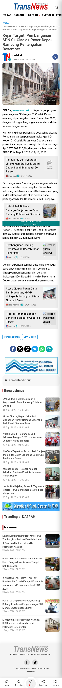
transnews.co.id (21, 110)
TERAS (7, 15)
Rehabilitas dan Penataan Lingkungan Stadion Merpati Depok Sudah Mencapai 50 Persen (23, 166)
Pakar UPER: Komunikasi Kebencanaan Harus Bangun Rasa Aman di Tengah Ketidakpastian (22, 562)
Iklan (29, 654)
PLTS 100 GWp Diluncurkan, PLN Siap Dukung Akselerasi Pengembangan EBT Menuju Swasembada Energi (22, 604)
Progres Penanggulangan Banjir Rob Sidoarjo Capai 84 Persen (23, 318)
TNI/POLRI (48, 15)
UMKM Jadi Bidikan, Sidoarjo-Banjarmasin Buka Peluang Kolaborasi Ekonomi (23, 210)
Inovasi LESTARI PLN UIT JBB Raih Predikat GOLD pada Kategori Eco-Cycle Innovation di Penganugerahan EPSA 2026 (22, 583)
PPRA (36, 654)
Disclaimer (46, 654)
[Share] (55, 57)
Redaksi (13, 654)
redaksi (17, 55)
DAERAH (33, 15)
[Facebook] (27, 662)
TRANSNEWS (8, 26)
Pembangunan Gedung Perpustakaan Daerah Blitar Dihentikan (22, 249)
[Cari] (56, 7)
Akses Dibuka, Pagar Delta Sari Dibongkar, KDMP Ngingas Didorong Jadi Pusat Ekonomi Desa (23, 295)
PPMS (22, 654)
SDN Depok (30, 337)
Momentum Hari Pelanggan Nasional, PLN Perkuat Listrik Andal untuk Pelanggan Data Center (21, 623)
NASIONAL (20, 15)
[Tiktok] (35, 662)
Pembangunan (12, 337)
